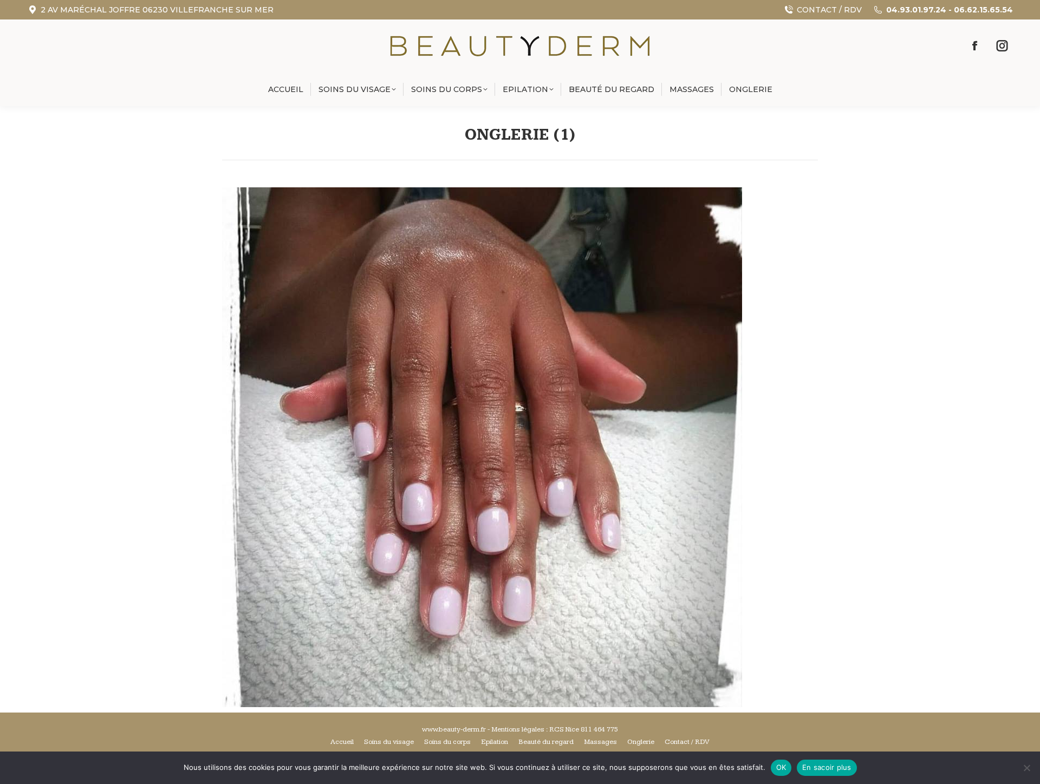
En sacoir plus (826, 767)
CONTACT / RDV (829, 10)
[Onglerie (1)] (520, 447)
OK (781, 767)
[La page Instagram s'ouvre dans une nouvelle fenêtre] (1002, 46)
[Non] (1026, 767)
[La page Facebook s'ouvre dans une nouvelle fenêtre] (975, 46)
